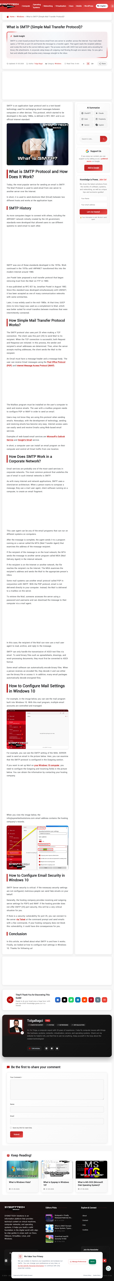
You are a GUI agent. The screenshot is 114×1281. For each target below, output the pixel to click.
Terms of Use (107, 1276)
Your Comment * (16, 1077)
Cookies (85, 1230)
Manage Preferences (79, 1261)
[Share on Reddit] (84, 999)
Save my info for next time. (22, 1128)
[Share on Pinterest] (91, 999)
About (84, 1216)
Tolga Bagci (38, 63)
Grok (86, 119)
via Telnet (20, 919)
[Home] (15, 1209)
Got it (92, 1261)
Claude (101, 113)
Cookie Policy (97, 1275)
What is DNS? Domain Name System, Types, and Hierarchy (63, 1227)
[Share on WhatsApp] (71, 999)
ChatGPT (87, 113)
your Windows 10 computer (46, 765)
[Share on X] (64, 999)
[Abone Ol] (104, 1260)
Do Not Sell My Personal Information (31, 1266)
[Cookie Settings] (108, 1268)
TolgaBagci (35, 1020)
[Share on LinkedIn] (77, 999)
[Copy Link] (98, 999)
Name (12, 1104)
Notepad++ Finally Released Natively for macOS (63, 1216)
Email (12, 1116)
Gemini (86, 125)
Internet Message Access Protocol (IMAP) (35, 365)
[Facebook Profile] (52, 1048)
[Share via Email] (104, 999)
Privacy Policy (87, 1275)
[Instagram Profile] (57, 1048)
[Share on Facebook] (57, 999)
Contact (85, 1220)
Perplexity (102, 119)
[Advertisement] (57, 85)
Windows (58, 63)
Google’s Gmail (25, 440)
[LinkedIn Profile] (46, 1048)
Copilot (101, 125)
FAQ (84, 1225)
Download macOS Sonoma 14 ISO (61, 1237)
